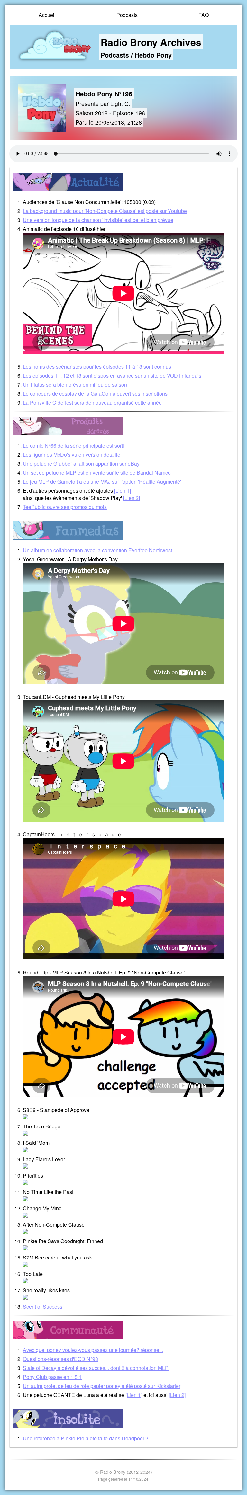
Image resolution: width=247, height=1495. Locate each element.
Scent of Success (42, 1306)
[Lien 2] (131, 498)
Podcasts (127, 15)
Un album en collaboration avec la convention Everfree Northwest (97, 550)
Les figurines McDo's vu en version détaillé (71, 454)
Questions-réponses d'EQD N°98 (60, 1359)
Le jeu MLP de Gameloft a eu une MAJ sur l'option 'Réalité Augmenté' (102, 481)
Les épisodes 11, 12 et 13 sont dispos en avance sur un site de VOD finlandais (112, 375)
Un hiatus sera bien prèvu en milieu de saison (75, 384)
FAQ (203, 15)
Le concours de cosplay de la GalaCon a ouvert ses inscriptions (95, 393)
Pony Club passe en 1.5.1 (52, 1377)
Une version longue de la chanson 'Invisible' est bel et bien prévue (98, 220)
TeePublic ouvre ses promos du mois (65, 507)
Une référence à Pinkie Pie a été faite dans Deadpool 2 (85, 1438)
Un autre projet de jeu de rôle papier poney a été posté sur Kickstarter (101, 1386)
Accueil (47, 15)
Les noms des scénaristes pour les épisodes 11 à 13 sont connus (97, 366)
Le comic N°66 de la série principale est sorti (73, 445)
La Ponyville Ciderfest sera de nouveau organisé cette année (92, 402)
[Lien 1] (122, 490)
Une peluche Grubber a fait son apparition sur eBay (81, 463)
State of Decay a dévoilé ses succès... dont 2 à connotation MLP (96, 1368)
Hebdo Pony (153, 54)
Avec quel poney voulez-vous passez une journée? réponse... (93, 1350)
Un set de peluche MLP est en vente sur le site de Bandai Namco (97, 472)
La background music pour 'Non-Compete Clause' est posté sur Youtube (105, 211)
